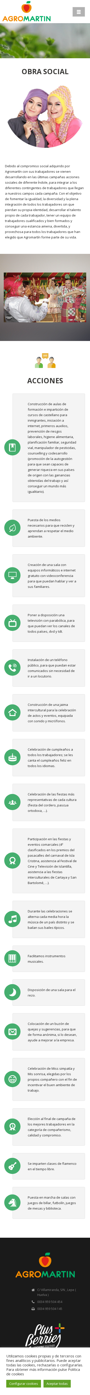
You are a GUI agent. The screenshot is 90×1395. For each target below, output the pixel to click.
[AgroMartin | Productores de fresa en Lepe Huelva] (26, 11)
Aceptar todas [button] (57, 1383)
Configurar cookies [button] (23, 1383)
